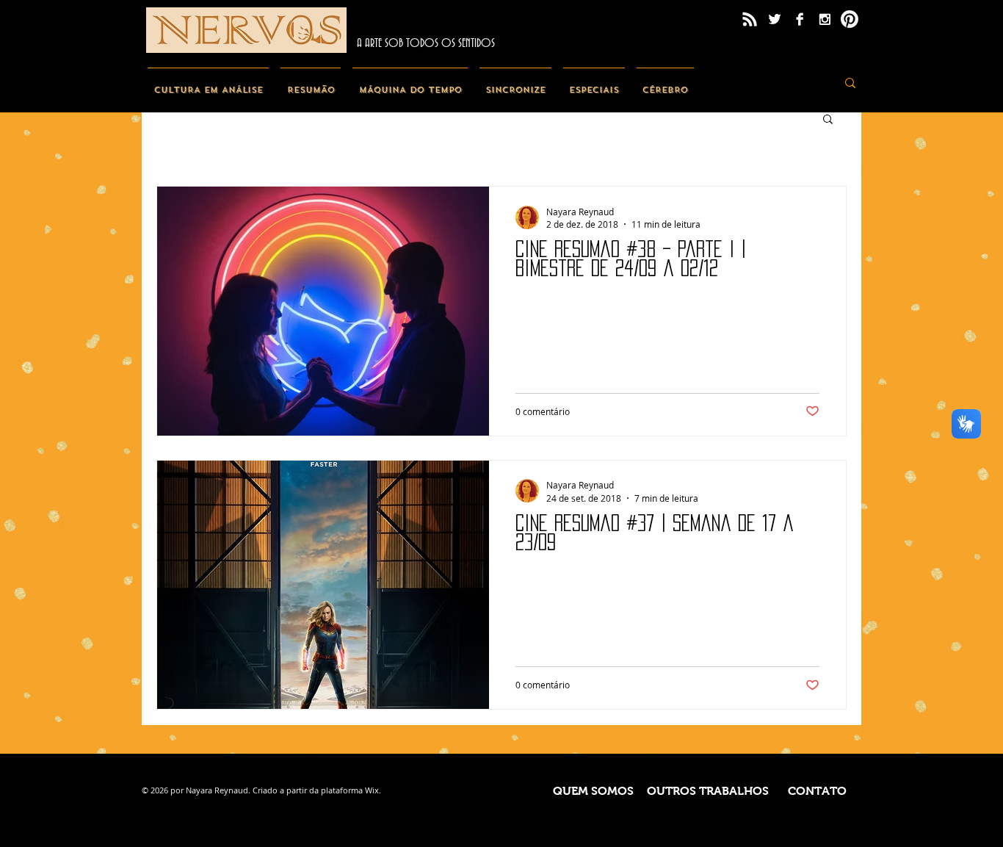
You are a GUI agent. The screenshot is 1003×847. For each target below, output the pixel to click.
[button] (828, 120)
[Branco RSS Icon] (749, 19)
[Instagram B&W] (824, 19)
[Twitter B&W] (774, 19)
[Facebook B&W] (799, 19)
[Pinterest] (849, 19)
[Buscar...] (850, 83)
